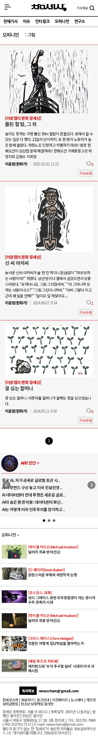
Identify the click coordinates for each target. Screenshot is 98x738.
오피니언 (62, 21)
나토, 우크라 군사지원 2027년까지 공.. (37, 495)
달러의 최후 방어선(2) (53, 549)
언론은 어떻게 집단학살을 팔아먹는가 (56, 641)
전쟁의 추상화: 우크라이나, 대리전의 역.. (39, 480)
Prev (7, 485)
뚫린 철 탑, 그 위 (20, 124)
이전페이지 (59, 699)
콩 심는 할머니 (19, 388)
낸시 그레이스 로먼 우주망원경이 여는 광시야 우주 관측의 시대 (61, 597)
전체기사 (10, 21)
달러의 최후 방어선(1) (53, 618)
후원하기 (27, 699)
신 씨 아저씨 (17, 262)
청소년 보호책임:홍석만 (37, 703)
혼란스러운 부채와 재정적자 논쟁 (52, 572)
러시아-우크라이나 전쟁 (44, 463)
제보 (82, 8)
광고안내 (43, 699)
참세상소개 (10, 699)
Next (91, 485)
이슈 (26, 21)
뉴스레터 (77, 699)
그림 (31, 34)
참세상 (49, 8)
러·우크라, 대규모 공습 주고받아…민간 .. (39, 509)
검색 (91, 9)
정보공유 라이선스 (57, 732)
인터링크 (42, 21)
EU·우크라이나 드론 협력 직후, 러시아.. (38, 487)
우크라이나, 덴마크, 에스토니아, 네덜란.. (39, 502)
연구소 (79, 21)
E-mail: (39, 724)
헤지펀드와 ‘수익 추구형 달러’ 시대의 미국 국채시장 (61, 666)
